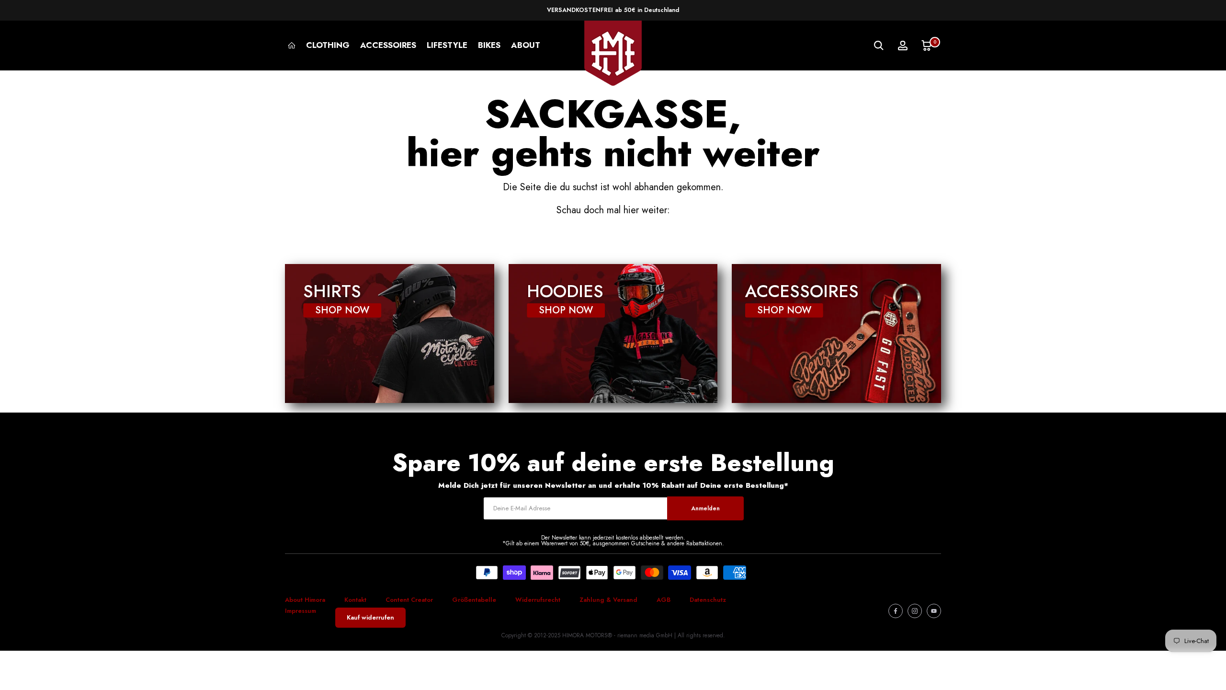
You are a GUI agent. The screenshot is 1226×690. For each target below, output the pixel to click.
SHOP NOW (342, 310)
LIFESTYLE (447, 45)
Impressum (300, 610)
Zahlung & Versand (608, 599)
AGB (663, 599)
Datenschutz (708, 599)
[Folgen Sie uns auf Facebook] (895, 611)
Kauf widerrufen (370, 617)
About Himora (305, 599)
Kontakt (355, 599)
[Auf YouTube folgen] (934, 611)
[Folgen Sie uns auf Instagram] (915, 611)
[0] (926, 45)
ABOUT (525, 45)
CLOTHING (328, 45)
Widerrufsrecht (537, 599)
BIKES (489, 45)
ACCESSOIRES (388, 45)
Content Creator (409, 599)
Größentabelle (474, 599)
